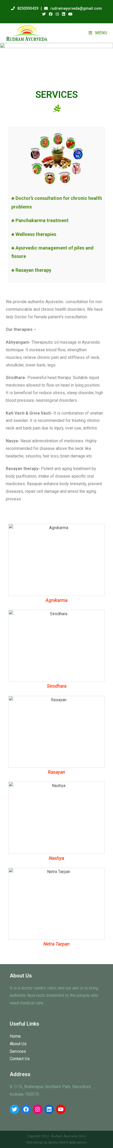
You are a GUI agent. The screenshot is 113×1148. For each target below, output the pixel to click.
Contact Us (20, 1058)
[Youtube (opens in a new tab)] (70, 14)
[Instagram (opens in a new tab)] (57, 14)
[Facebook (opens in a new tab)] (50, 14)
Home (15, 1036)
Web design (34, 1142)
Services (18, 1051)
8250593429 (27, 8)
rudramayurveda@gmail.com (76, 8)
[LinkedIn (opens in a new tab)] (63, 14)
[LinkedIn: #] (49, 1109)
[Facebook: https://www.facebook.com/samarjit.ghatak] (26, 1109)
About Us (18, 1043)
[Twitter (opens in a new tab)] (43, 14)
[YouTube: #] (60, 1109)
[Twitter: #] (14, 1109)
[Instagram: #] (37, 1109)
